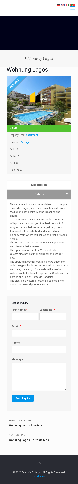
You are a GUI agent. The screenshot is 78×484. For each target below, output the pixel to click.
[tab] (39, 185)
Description (39, 184)
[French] (66, 4)
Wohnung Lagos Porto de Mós (29, 438)
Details (39, 194)
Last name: (47, 309)
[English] (62, 4)
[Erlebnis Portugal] (39, 8)
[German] (59, 4)
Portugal (25, 142)
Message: (18, 359)
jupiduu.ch (39, 476)
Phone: (16, 342)
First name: (19, 309)
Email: (16, 326)
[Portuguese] (73, 4)
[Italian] (69, 4)
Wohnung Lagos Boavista (25, 423)
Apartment (32, 135)
